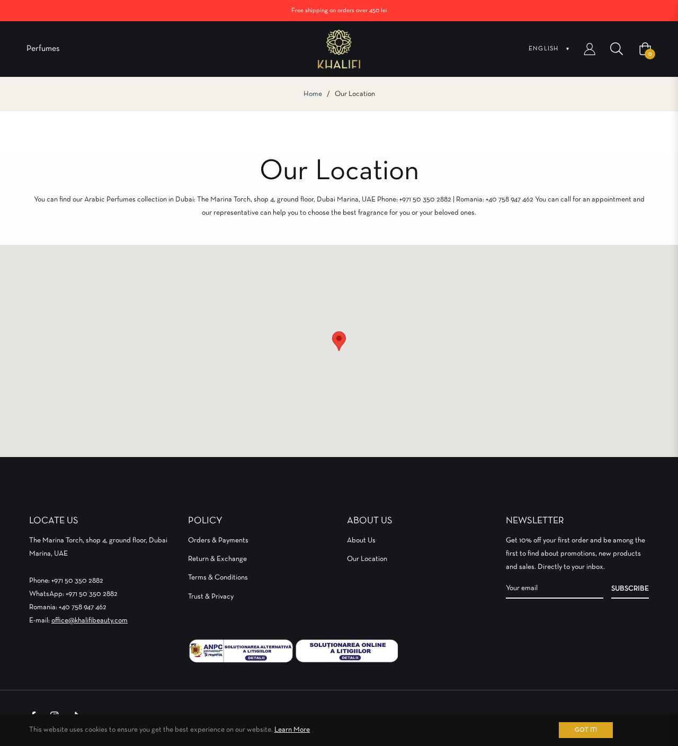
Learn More (292, 729)
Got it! (586, 730)
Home (313, 94)
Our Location (367, 559)
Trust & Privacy (211, 596)
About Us (361, 540)
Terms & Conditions (218, 577)
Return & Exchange (217, 559)
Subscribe (630, 588)
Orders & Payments (218, 540)
